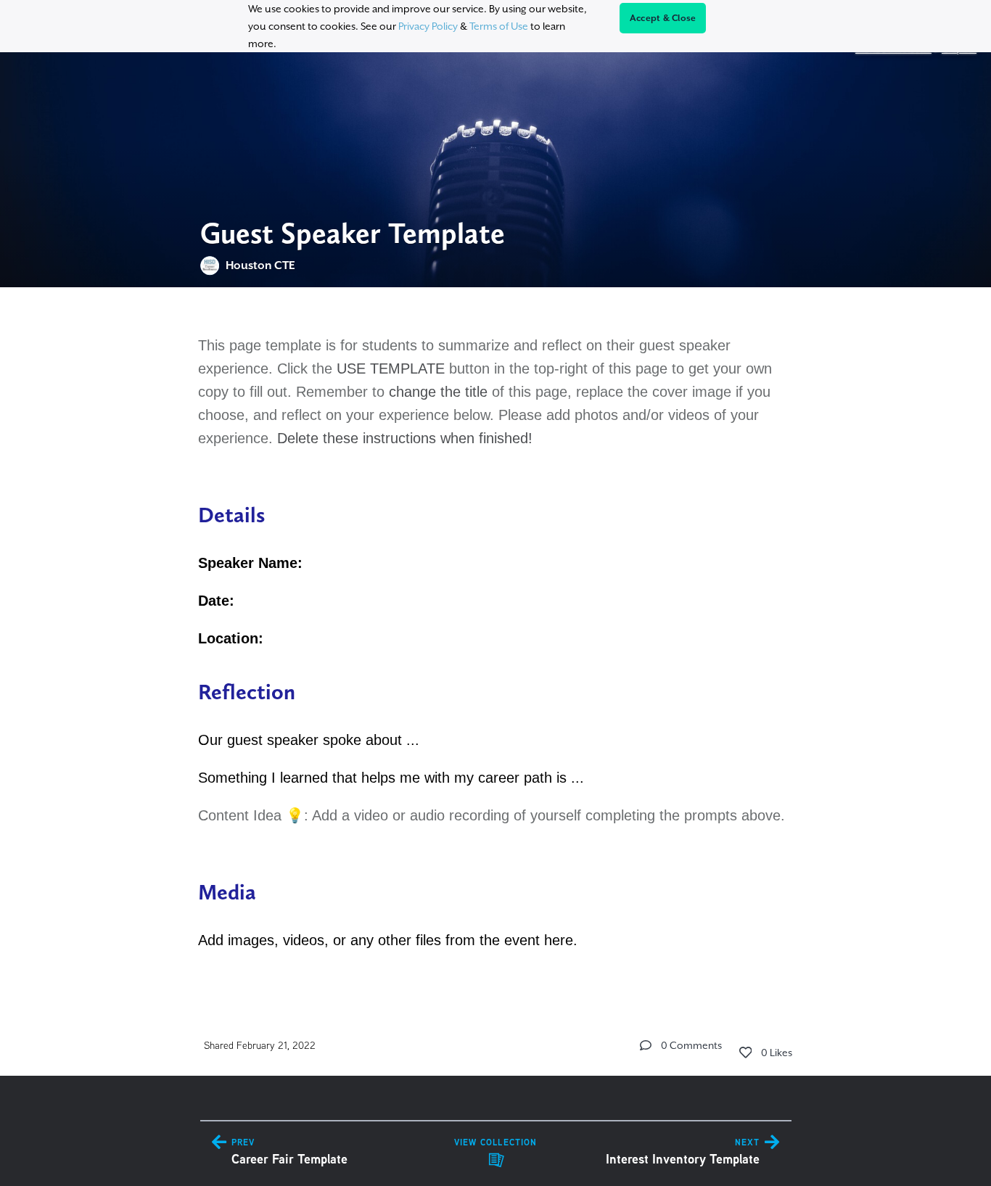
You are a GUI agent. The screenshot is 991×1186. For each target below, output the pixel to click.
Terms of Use (498, 26)
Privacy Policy (428, 26)
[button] (645, 1045)
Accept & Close (663, 18)
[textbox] (496, 640)
